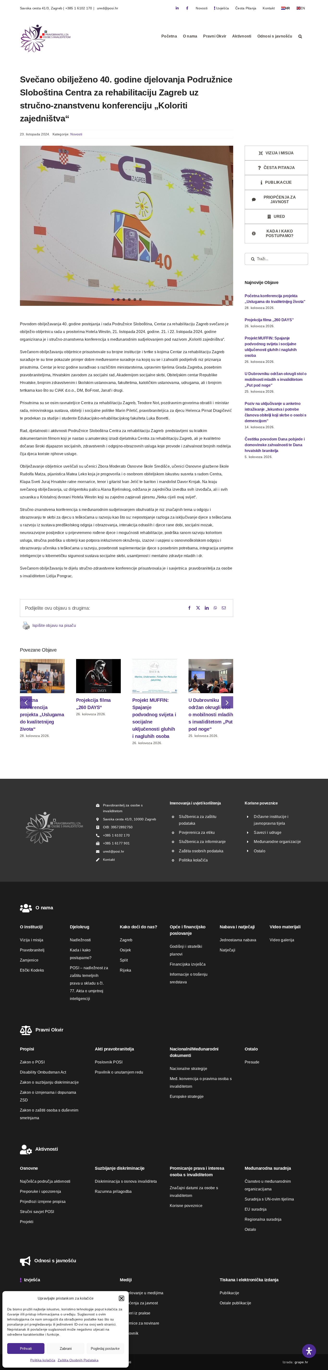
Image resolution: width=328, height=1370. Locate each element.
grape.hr (301, 1362)
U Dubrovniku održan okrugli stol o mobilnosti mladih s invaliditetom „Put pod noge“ (210, 715)
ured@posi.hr (107, 8)
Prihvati (26, 1348)
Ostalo (259, 851)
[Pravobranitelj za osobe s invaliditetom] (54, 813)
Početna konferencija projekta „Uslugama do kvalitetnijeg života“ (42, 715)
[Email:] (223, 608)
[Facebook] (189, 608)
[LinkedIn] (206, 608)
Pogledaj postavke (105, 1348)
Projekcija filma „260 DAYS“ (269, 320)
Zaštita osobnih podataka (201, 851)
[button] (121, 1298)
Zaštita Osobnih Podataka (78, 1360)
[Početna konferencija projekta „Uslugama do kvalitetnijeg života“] (42, 661)
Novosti (76, 134)
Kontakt (109, 859)
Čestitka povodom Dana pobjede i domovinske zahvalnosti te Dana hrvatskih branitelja (275, 445)
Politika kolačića (42, 1360)
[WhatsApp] (215, 608)
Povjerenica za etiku (197, 832)
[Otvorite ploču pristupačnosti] (309, 1351)
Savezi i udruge (267, 832)
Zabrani (66, 1348)
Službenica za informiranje (202, 842)
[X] (198, 608)
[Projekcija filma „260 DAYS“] (98, 661)
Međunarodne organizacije (277, 842)
